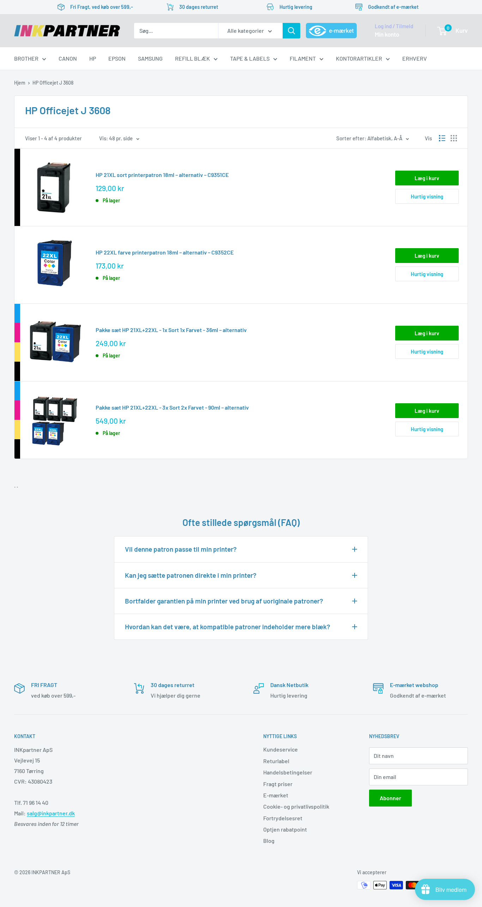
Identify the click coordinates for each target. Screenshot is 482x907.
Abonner (390, 798)
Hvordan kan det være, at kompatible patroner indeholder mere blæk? (227, 627)
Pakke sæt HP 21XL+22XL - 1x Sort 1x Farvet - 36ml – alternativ (171, 329)
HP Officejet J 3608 (52, 83)
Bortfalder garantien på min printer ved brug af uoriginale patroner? (224, 601)
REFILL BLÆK (192, 58)
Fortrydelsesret (282, 818)
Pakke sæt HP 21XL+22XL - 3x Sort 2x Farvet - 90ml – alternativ (172, 407)
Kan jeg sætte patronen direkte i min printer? (191, 575)
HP (92, 58)
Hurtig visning (427, 196)
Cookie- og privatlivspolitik (296, 806)
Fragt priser (278, 783)
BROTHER (26, 58)
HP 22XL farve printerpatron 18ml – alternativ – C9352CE (165, 252)
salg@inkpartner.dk (51, 813)
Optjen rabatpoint (285, 829)
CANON (68, 58)
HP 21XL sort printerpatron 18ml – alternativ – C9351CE (162, 174)
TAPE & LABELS (250, 58)
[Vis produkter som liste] (442, 138)
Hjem (19, 83)
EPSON (117, 58)
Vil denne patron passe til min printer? (181, 549)
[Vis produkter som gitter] (454, 138)
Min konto (387, 34)
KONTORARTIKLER (359, 58)
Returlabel (276, 761)
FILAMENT (303, 58)
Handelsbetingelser (287, 772)
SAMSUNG (150, 58)
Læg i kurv (427, 178)
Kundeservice (280, 749)
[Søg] (291, 30)
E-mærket (275, 795)
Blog (269, 840)
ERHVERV (414, 58)
